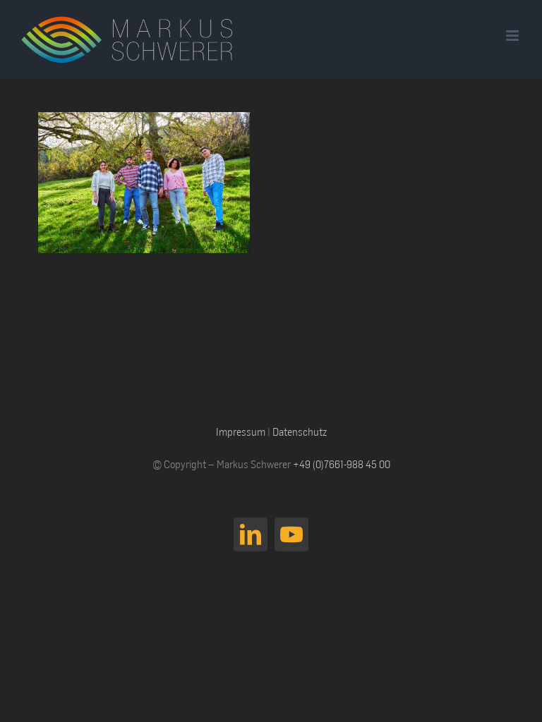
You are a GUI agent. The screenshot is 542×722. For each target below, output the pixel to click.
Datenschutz (299, 431)
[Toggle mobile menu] (513, 35)
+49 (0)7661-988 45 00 (341, 464)
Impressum (240, 431)
